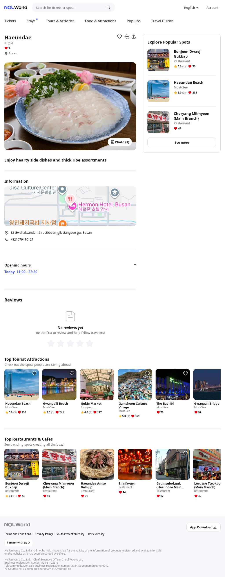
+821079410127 (22, 239)
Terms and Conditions (17, 534)
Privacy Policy (44, 534)
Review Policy (96, 534)
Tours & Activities (60, 20)
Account (212, 7)
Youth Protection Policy (70, 534)
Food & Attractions (100, 20)
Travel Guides (162, 20)
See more (182, 142)
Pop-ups (134, 20)
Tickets (10, 20)
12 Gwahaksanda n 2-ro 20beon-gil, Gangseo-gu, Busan (51, 232)
